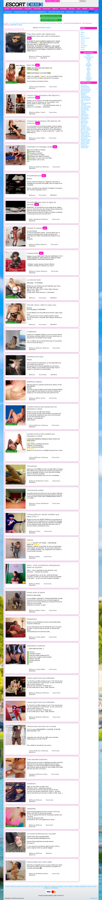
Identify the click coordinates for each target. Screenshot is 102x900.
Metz (88, 67)
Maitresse (55, 8)
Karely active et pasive (36, 592)
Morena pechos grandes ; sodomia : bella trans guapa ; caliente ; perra (85, 143)
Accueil (7, 8)
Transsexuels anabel (35, 490)
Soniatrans (31, 784)
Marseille (88, 64)
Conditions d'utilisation (80, 886)
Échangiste (63, 8)
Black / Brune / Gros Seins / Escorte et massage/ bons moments (85, 125)
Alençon (83, 47)
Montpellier (89, 65)
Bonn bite (33, 65)
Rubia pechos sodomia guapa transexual (85, 118)
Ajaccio (83, 36)
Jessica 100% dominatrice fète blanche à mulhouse (43, 96)
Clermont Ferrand (88, 57)
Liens (78, 8)
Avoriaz (83, 49)
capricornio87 (84, 147)
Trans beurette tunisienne (37, 759)
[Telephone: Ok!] (16, 73)
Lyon (88, 62)
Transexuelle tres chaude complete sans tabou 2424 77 (43, 515)
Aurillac (83, 43)
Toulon (88, 80)
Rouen (88, 76)
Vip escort (8, 12)
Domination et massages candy (41, 147)
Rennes (88, 74)
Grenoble (88, 58)
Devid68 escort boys (35, 357)
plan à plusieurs (85, 129)
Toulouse (88, 79)
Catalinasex (31, 332)
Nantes (89, 69)
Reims (88, 75)
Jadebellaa (31, 809)
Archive (89, 886)
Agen (82, 34)
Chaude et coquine (36, 228)
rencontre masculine (83, 105)
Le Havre (88, 60)
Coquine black (35, 253)
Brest (88, 55)
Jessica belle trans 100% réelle (39, 862)
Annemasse (84, 45)
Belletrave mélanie (34, 382)
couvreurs (86, 131)
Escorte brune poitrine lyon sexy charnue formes (85, 134)
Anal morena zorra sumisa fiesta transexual (86, 138)
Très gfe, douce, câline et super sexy (41, 305)
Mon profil (70, 12)
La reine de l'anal (34, 280)
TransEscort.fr (94, 898)
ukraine (83, 121)
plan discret (84, 99)
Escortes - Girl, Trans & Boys (11, 23)
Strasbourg (89, 78)
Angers (83, 32)
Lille (88, 61)
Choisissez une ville (21, 12)
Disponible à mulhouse (36, 646)
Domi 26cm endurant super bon (85, 86)
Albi (82, 30)
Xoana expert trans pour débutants (41, 678)
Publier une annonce (17, 8)
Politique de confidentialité (51, 888)
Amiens (83, 40)
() (82, 12)
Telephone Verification (56, 12)
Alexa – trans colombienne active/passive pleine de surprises (43, 566)
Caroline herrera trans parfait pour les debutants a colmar (42, 408)
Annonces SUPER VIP (52, 1)
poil (87, 121)
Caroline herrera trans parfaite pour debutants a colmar (41, 435)
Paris (88, 72)
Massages (72, 8)
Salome (30, 540)
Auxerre (83, 42)
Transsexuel (32, 466)
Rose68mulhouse (36, 176)
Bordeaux (88, 54)
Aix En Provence (85, 38)
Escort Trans (46, 8)
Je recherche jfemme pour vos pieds (41, 834)
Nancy (88, 68)
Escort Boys (37, 8)
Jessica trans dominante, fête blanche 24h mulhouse (44, 122)
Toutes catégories (51, 20)
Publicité (84, 8)
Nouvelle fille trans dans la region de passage (41, 203)
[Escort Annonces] (24, 4)
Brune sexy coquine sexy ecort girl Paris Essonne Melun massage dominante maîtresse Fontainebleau (86, 92)
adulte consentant (85, 97)
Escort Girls (28, 8)
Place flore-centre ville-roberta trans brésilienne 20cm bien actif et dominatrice (43, 36)
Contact (91, 8)
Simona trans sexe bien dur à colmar (41, 726)
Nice (88, 71)
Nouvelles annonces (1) (38, 12)
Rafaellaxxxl (32, 619)
